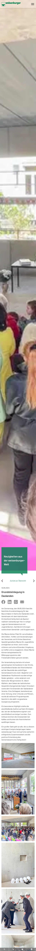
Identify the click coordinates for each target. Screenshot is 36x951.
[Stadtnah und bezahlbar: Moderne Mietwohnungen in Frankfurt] (34, 581)
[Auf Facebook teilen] (3, 602)
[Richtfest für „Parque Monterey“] (2, 581)
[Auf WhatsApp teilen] (16, 602)
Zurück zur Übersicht (18, 581)
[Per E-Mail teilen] (22, 602)
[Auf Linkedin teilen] (10, 602)
